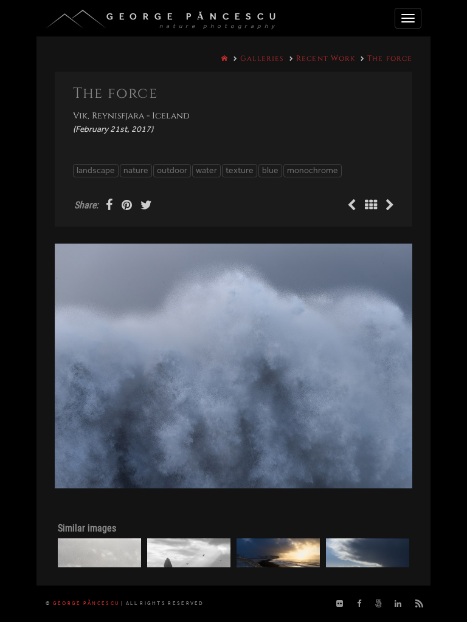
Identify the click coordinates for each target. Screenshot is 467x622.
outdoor (172, 170)
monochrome (312, 170)
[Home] (224, 58)
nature (135, 170)
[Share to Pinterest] (128, 206)
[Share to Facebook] (111, 206)
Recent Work (325, 58)
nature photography (218, 26)
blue (270, 170)
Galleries (262, 58)
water (206, 170)
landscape (96, 170)
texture (240, 170)
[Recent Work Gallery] (372, 206)
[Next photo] (390, 206)
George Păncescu (194, 16)
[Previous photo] (353, 206)
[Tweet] (146, 206)
